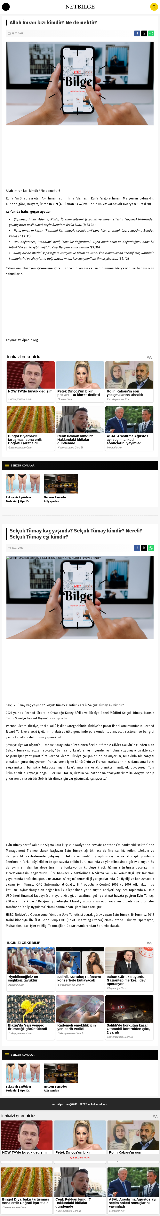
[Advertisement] (80, 156)
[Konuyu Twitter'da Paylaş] (144, 33)
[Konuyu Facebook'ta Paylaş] (137, 33)
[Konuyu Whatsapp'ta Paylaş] (151, 33)
